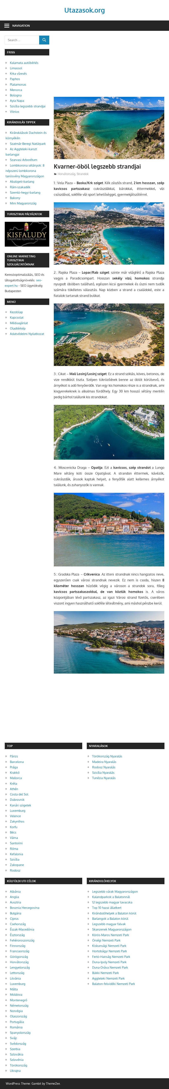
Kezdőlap (16, 312)
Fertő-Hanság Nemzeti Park (111, 957)
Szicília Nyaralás (103, 773)
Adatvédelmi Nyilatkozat (27, 334)
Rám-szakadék (20, 187)
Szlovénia (16, 1060)
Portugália (17, 1022)
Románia (16, 1027)
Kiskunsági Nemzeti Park (109, 946)
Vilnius (14, 112)
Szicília (14, 859)
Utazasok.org (84, 10)
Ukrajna (15, 1071)
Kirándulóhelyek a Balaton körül (114, 913)
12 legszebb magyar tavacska (112, 902)
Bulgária (15, 913)
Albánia (15, 892)
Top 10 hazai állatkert (106, 908)
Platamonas (18, 84)
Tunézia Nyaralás (104, 778)
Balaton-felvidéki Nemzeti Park (113, 984)
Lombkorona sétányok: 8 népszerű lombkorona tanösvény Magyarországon (25, 170)
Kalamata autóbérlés (24, 63)
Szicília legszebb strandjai (28, 106)
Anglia (14, 897)
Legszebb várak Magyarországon (115, 892)
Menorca (16, 90)
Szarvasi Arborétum (23, 160)
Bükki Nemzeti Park (105, 973)
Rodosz (15, 870)
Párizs (14, 756)
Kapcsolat (16, 317)
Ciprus (14, 919)
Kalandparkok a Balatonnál (111, 897)
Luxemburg (17, 811)
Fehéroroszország (22, 940)
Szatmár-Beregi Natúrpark (28, 144)
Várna (14, 838)
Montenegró (18, 1000)
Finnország (17, 946)
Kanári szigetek (20, 805)
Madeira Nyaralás (104, 762)
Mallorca (16, 778)
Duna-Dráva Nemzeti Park (110, 967)
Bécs (13, 832)
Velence (15, 816)
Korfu (13, 827)
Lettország (17, 973)
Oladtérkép (18, 328)
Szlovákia (16, 1054)
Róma (14, 849)
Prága (14, 767)
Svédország (18, 1044)
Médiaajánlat (19, 323)
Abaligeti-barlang (22, 181)
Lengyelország (20, 967)
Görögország (19, 957)
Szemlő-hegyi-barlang (25, 192)
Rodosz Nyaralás (103, 767)
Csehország (18, 924)
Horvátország (66, 174)
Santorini (16, 843)
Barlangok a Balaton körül (110, 919)
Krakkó (15, 773)
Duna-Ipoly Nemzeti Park (109, 962)
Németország (19, 1005)
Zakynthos (17, 821)
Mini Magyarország (23, 203)
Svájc (13, 1038)
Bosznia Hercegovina (24, 908)
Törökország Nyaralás (107, 756)
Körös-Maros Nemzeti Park (110, 935)
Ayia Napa (17, 101)
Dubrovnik (17, 800)
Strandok (82, 174)
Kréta (13, 784)
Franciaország (19, 951)
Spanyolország (20, 1033)
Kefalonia (16, 854)
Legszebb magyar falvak (109, 924)
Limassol (16, 68)
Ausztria (15, 902)
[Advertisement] (109, 66)
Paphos (15, 79)
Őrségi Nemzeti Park (106, 940)
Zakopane (17, 865)
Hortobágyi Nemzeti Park (109, 951)
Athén (14, 789)
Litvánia (15, 978)
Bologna (16, 95)
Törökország (18, 1065)
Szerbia (15, 1049)
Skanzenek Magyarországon (111, 929)
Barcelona (17, 762)
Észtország (17, 935)
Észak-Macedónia (22, 929)
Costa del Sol (19, 794)
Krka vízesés (18, 74)
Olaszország (18, 1016)
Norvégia (16, 1011)
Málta (14, 989)
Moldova (16, 995)
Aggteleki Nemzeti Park (108, 978)
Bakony (15, 198)
